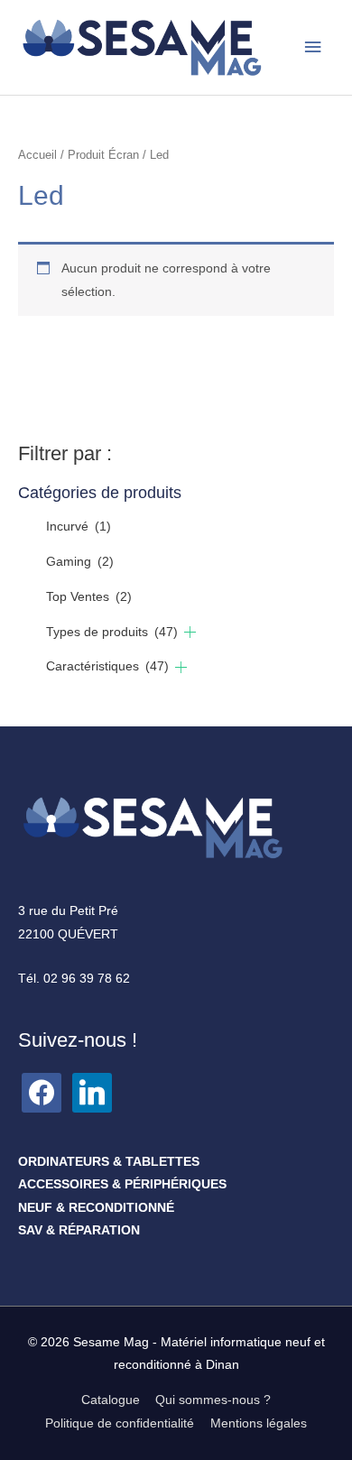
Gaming (80, 561)
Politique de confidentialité (119, 1423)
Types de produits (112, 632)
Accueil (37, 155)
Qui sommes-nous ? (213, 1400)
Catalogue (110, 1400)
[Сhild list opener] (190, 632)
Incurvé (78, 526)
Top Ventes (89, 597)
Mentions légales (258, 1423)
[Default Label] (41, 1091)
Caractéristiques (107, 666)
